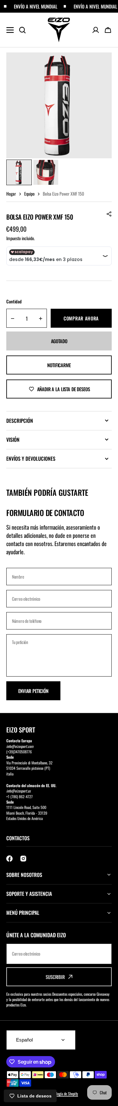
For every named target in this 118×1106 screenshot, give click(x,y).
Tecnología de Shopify (63, 1093)
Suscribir (55, 976)
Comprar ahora (81, 318)
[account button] (95, 30)
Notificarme (58, 365)
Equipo (29, 193)
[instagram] (23, 859)
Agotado (59, 340)
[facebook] (9, 859)
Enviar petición (33, 690)
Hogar (11, 193)
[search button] (22, 30)
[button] (108, 30)
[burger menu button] (10, 30)
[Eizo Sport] (59, 29)
